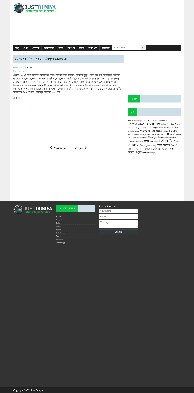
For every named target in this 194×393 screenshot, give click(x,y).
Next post (78, 147)
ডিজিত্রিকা (106, 48)
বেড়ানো (35, 48)
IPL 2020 (160, 128)
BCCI (146, 120)
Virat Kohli (155, 134)
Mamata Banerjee (151, 130)
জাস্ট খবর (92, 48)
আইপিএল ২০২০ (137, 137)
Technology (60, 242)
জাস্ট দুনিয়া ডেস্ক (147, 145)
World (58, 226)
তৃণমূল (154, 145)
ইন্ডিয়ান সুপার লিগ (154, 137)
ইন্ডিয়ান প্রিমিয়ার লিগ (166, 137)
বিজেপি (130, 149)
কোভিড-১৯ (28, 67)
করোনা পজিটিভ (154, 141)
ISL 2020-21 (167, 128)
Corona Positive (162, 120)
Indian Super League (149, 127)
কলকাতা (178, 141)
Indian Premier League (134, 128)
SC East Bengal (141, 134)
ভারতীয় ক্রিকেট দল (159, 148)
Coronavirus (136, 124)
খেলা (25, 48)
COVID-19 (17, 67)
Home (58, 216)
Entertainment (61, 233)
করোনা (146, 141)
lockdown (135, 131)
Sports (58, 229)
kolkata (130, 131)
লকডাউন (152, 153)
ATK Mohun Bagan (135, 120)
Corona (154, 120)
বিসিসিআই (147, 149)
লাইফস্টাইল (49, 48)
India (58, 223)
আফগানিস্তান (144, 137)
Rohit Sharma (132, 134)
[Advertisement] (125, 22)
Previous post (60, 147)
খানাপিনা (71, 48)
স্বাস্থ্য (61, 48)
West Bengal (167, 134)
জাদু (17, 48)
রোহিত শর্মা (145, 153)
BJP (150, 120)
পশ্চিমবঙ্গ (172, 145)
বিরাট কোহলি (139, 149)
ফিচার (81, 48)
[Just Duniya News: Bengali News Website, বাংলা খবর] (39, 8)
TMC (148, 134)
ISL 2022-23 (175, 128)
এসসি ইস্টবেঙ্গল (139, 141)
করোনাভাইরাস (166, 141)
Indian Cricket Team (170, 124)
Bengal (59, 220)
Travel (58, 236)
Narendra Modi (170, 130)
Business (59, 239)
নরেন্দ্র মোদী (162, 145)
